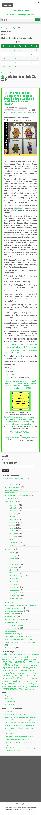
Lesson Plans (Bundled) (13, 673)
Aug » (8, 72)
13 (37, 54)
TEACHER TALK (10, 631)
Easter (11, 561)
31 (20, 67)
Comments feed (10, 701)
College (11, 539)
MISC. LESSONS (9, 110)
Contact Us (8, 711)
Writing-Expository (11, 689)
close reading (23, 657)
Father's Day (13, 567)
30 (15, 67)
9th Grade (12, 536)
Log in (7, 696)
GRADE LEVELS (10, 501)
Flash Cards (36, 662)
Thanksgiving (13, 593)
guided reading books (25, 667)
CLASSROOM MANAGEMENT (14, 478)
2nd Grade (12, 516)
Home (3, 28)
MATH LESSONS (10, 614)
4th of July (12, 556)
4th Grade (12, 522)
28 (4, 67)
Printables (18, 681)
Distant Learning (17, 659)
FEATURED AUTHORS (12, 487)
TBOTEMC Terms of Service (14, 734)
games (18, 665)
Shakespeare (17, 684)
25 (26, 62)
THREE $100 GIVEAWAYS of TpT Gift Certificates (20, 642)
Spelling (35, 684)
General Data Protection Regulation (16, 714)
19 (31, 58)
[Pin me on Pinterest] (7, 20)
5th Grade (12, 525)
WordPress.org (10, 704)
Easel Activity (30, 660)
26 (31, 62)
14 (4, 58)
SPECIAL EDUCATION (12, 628)
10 (20, 54)
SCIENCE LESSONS (11, 622)
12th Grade (13, 511)
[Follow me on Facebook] (5, 20)
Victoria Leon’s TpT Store (20, 432)
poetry (5, 681)
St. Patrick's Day (14, 590)
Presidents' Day (14, 587)
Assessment (19, 654)
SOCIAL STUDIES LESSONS (14, 625)
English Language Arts (17, 662)
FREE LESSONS (10, 493)
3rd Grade (12, 519)
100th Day (12, 553)
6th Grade (12, 528)
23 (15, 62)
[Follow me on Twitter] (2, 20)
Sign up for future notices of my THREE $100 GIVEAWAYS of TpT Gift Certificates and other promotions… (19, 728)
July (14, 28)
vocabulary (7, 686)
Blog (13, 374)
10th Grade (13, 505)
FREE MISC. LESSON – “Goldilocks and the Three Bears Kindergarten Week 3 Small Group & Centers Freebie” (19, 98)
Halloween (13, 573)
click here (18, 208)
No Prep (18, 678)
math (3, 678)
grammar (25, 665)
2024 (9, 28)
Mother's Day (13, 581)
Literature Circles (32, 676)
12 (31, 54)
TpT (3, 686)
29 (9, 67)
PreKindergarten (19, 110)
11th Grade (13, 508)
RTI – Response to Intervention (15, 619)
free (33, 110)
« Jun (3, 72)
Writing (23, 686)
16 (15, 58)
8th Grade (12, 534)
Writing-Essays (33, 686)
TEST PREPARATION (12, 634)
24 (20, 62)
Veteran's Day (13, 598)
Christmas (12, 558)
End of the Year (14, 564)
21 (4, 62)
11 (26, 54)
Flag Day (12, 570)
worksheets (15, 686)
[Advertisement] (20, 779)
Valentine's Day (14, 596)
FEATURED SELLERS (11, 490)
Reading (27, 681)
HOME (7, 602)
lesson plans (31, 670)
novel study (29, 679)
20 (37, 58)
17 (20, 58)
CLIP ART (8, 481)
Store (7, 374)
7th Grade (12, 531)
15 (9, 58)
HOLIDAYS (8, 549)
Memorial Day (14, 578)
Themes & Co (31, 809)
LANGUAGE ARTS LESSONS (14, 611)
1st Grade (12, 514)
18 (26, 58)
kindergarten (23, 670)
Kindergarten (22, 107)
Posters (11, 681)
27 (37, 62)
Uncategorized (10, 648)
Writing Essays (27, 689)
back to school (33, 655)
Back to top (35, 812)
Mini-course (8, 678)
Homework (16, 670)
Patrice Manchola (21, 112)
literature (19, 675)
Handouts (7, 670)
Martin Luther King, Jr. (16, 576)
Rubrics (11, 684)
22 (9, 62)
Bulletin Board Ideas (9, 657)
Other (35, 678)
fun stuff (11, 665)
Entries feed (9, 698)
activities (7, 654)
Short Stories (27, 684)
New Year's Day (14, 584)
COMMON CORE (10, 484)
